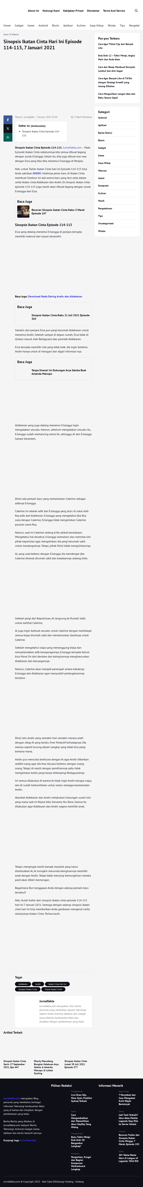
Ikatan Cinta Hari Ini (57, 984)
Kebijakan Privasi (73, 10)
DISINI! (37, 173)
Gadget (19, 25)
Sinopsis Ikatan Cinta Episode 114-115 (41, 133)
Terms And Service (114, 10)
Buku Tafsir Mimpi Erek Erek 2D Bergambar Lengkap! (80, 1141)
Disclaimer (93, 10)
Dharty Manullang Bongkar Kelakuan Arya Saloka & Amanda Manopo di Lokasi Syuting (46, 1067)
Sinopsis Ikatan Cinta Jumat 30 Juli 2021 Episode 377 (76, 1064)
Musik (101, 200)
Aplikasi (68, 25)
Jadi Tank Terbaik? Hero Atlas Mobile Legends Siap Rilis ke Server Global (128, 1119)
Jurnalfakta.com (72, 147)
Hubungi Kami (51, 10)
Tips (122, 25)
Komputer (103, 185)
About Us (33, 10)
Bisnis (55, 25)
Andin (38, 984)
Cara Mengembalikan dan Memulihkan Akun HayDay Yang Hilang (81, 1121)
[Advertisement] (53, 266)
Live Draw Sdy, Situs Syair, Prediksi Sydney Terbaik (81, 1098)
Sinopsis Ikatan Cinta (27, 989)
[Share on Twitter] (7, 128)
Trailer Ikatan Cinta (53, 989)
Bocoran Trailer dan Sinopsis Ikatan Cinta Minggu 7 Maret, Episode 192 (129, 1139)
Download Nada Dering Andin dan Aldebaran (55, 296)
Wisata (112, 25)
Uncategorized (106, 223)
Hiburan (102, 170)
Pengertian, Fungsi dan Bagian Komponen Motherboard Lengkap (81, 1163)
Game (31, 25)
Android (43, 25)
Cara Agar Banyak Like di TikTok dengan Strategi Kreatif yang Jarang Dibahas (115, 82)
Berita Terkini (105, 132)
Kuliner (81, 25)
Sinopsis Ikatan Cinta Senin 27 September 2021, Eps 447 (14, 1064)
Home (7, 25)
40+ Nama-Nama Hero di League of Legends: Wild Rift (128, 1158)
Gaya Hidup (97, 25)
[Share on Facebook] (7, 119)
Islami (101, 178)
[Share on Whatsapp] (7, 137)
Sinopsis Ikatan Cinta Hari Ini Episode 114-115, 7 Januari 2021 (42, 44)
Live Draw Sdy (28, 1140)
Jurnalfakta (29, 117)
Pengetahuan (105, 208)
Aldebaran (23, 984)
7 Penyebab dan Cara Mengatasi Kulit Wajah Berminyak (127, 1099)
